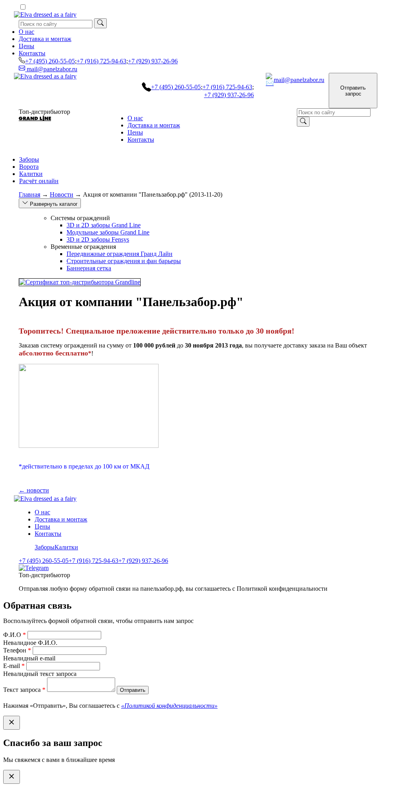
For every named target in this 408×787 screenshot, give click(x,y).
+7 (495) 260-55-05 (50, 61)
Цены (26, 46)
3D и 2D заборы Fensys (98, 239)
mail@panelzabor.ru (51, 69)
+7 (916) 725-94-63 (101, 61)
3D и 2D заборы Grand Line (104, 225)
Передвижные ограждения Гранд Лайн (120, 253)
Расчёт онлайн (39, 181)
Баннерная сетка (89, 268)
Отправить (132, 690)
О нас (26, 31)
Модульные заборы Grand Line (108, 232)
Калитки (31, 173)
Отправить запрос (353, 91)
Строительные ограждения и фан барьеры (124, 261)
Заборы (29, 159)
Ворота (29, 166)
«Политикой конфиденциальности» (169, 705)
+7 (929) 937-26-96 (153, 61)
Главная (29, 194)
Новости (61, 194)
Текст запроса (24, 689)
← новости (34, 490)
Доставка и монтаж (45, 38)
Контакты (32, 53)
